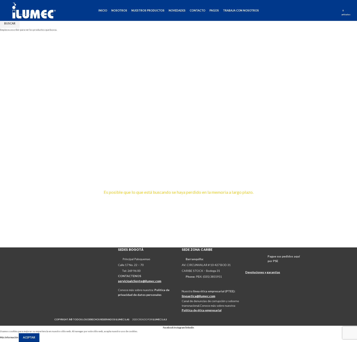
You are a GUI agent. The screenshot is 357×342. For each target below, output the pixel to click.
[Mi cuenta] (331, 10)
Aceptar (29, 337)
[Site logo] (34, 10)
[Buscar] (337, 10)
